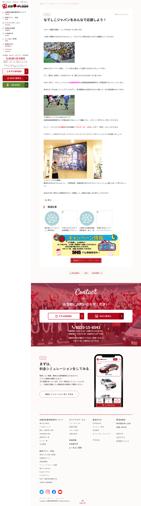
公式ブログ (18, 55)
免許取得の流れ (45, 434)
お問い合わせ (24, 2)
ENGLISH (15, 2)
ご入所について (45, 427)
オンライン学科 (98, 427)
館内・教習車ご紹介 (47, 430)
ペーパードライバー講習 (48, 465)
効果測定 (96, 430)
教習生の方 (97, 420)
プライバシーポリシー (46, 498)
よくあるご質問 (75, 448)
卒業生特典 (73, 434)
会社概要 (5, 55)
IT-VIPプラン (45, 475)
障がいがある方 (7, 2)
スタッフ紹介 (74, 430)
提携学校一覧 (44, 437)
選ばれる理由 (44, 423)
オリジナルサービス (77, 420)
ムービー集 (44, 440)
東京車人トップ (44, 3)
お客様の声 (73, 444)
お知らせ (11, 55)
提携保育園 (73, 427)
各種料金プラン (45, 458)
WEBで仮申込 (105, 316)
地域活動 (72, 440)
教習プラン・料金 (47, 451)
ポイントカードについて (101, 434)
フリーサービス (74, 423)
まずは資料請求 (65, 316)
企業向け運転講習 (46, 482)
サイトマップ (60, 498)
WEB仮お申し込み (123, 423)
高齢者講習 (44, 461)
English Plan (45, 472)
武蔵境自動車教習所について (51, 420)
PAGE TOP (82, 503)
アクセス (96, 440)
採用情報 (25, 55)
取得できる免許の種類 (48, 454)
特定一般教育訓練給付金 (48, 479)
